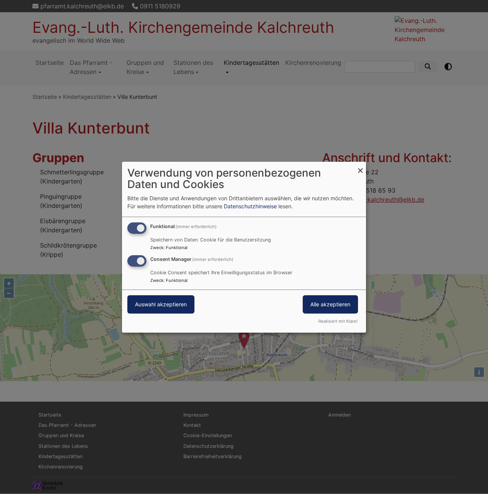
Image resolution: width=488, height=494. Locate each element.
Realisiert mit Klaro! (338, 321)
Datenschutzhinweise (250, 206)
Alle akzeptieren (330, 304)
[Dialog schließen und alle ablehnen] (360, 166)
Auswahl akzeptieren (161, 304)
